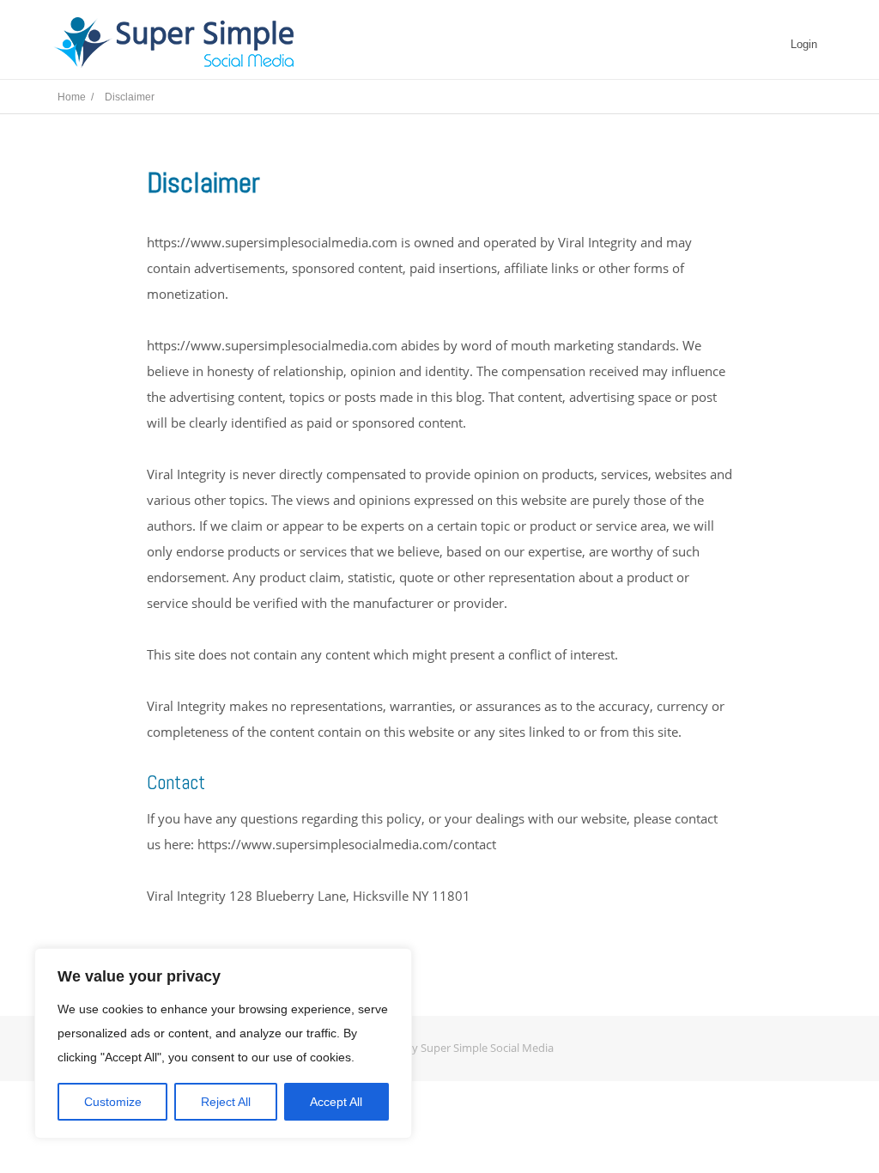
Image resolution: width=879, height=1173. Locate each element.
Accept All (336, 1102)
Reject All (226, 1102)
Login (804, 44)
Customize (113, 1102)
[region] (223, 1043)
